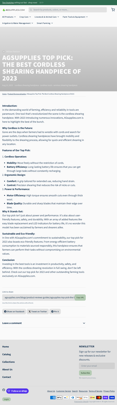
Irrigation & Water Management (16, 23)
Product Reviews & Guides (17, 94)
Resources (83, 391)
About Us (7, 369)
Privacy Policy (109, 391)
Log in (6, 399)
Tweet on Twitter (39, 311)
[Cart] (112, 9)
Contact (6, 377)
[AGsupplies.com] (13, 9)
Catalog (6, 354)
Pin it (56, 311)
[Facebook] (3, 391)
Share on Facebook (15, 311)
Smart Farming (43, 23)
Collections (8, 361)
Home (4, 94)
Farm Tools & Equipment (74, 17)
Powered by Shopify (81, 401)
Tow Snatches (8, 2)
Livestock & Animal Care (46, 17)
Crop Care (24, 17)
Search (75, 391)
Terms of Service (95, 391)
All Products (7, 17)
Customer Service (63, 391)
